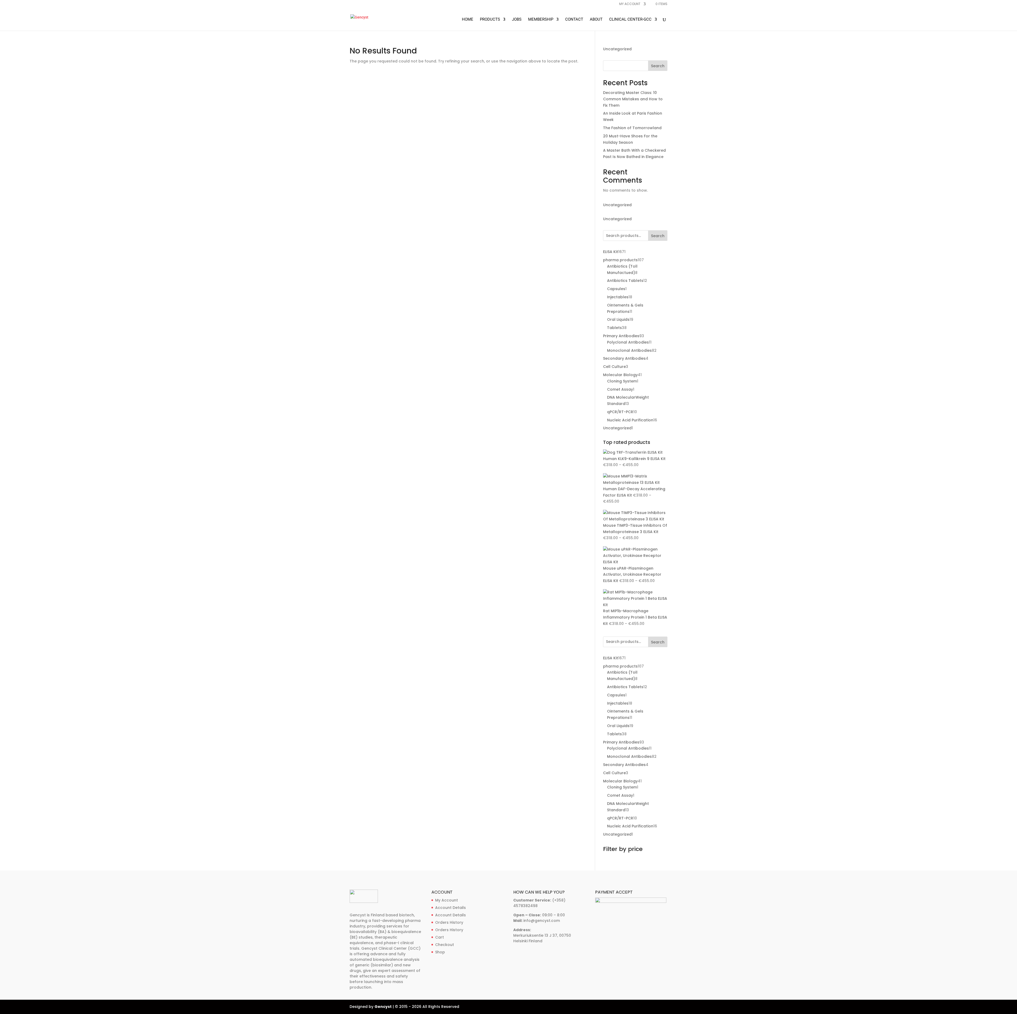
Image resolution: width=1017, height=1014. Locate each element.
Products (490, 19)
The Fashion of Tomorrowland (632, 127)
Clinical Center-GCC (630, 19)
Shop (440, 952)
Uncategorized (617, 49)
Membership (540, 19)
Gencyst (383, 1006)
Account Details (450, 907)
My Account (446, 900)
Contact (574, 19)
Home (467, 19)
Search (657, 66)
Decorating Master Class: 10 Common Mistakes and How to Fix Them (633, 99)
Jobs (516, 19)
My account (629, 4)
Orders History (449, 922)
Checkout (444, 944)
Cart (439, 937)
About (596, 19)
